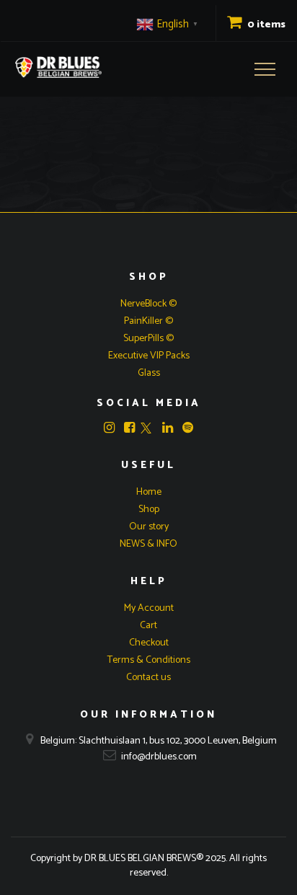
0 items (265, 25)
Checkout (149, 643)
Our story (149, 527)
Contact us (148, 677)
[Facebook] (129, 427)
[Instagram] (109, 427)
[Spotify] (188, 427)
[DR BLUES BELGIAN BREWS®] (58, 67)
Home (148, 492)
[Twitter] (146, 429)
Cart (148, 625)
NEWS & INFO (148, 544)
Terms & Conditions (148, 660)
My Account (149, 608)
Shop (148, 509)
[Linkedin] (168, 427)
